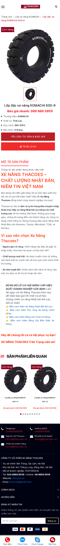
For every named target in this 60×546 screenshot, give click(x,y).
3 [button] (25, 414)
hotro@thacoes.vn (16, 439)
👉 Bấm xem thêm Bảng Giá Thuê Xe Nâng (28, 317)
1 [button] (21, 414)
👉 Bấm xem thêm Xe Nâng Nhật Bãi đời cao (29, 306)
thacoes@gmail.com (20, 482)
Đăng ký (52, 521)
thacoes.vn (18, 478)
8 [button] (37, 414)
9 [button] (39, 414)
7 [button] (34, 414)
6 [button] (32, 414)
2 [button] (23, 414)
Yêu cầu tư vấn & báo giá (28, 136)
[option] (30, 56)
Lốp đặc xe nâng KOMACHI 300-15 (15, 399)
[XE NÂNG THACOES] (30, 6)
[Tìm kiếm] (56, 6)
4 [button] (27, 414)
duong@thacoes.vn (46, 439)
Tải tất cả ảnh (29, 146)
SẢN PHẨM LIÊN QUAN (27, 356)
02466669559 (14, 431)
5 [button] (30, 414)
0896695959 (42, 431)
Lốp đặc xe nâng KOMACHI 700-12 (44, 399)
